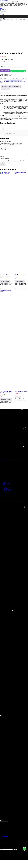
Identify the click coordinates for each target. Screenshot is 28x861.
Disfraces (8, 19)
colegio (8, 80)
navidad (7, 81)
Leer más (18, 397)
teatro (24, 81)
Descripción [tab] (4, 86)
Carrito (4, 482)
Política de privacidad (7, 492)
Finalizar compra (6, 483)
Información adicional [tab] (14, 86)
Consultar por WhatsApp (19, 71)
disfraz (12, 80)
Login (2, 12)
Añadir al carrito (5, 70)
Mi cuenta (5, 485)
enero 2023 (5, 836)
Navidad (17, 19)
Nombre (2, 156)
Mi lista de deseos (6, 487)
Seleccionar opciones (6, 399)
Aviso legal (5, 488)
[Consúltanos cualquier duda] (24, 849)
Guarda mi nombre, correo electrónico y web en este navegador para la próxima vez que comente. (12, 161)
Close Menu (3, 18)
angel (5, 80)
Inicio (1, 8)
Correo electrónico (4, 158)
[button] (5, 74)
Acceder (4, 842)
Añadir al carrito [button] (5, 281)
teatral (21, 81)
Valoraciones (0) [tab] (5, 88)
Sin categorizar (3, 9)
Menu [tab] (3, 14)
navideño (11, 81)
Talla (2, 66)
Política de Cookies (7, 490)
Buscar (14, 1)
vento (1, 82)
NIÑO (17, 81)
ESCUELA (16, 80)
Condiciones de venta (7, 489)
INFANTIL (2, 81)
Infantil (12, 19)
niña (15, 81)
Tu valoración (3, 149)
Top (1, 407)
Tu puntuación (3, 148)
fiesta (21, 80)
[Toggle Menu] (26, 16)
